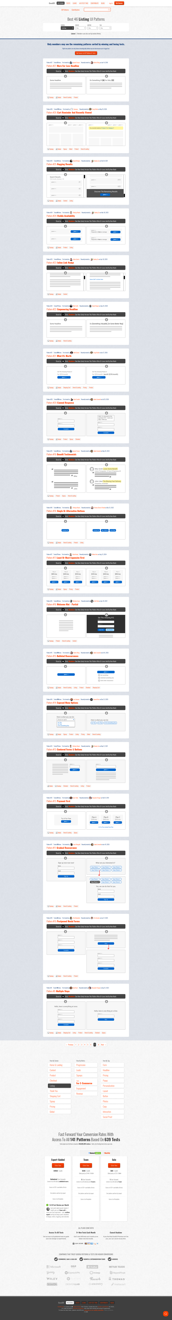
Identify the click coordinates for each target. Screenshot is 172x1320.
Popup (105, 1080)
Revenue (79, 1093)
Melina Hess (95, 554)
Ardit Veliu (96, 601)
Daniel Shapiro (95, 306)
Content (65, 201)
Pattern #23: (60, 262)
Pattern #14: (62, 702)
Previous (70, 1044)
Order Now (58, 1165)
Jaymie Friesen (76, 62)
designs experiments (103, 1306)
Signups (79, 1075)
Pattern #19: (61, 454)
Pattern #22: (62, 309)
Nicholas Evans (76, 601)
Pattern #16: (62, 604)
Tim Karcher (97, 918)
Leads (78, 1070)
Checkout (78, 439)
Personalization (108, 1085)
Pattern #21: (59, 356)
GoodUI (52, 3)
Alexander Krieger (96, 798)
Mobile (59, 97)
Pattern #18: (66, 511)
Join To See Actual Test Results (86, 42)
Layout (105, 1091)
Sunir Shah (75, 798)
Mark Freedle (77, 399)
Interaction (107, 1111)
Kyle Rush (75, 988)
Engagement (81, 1088)
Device (77, 25)
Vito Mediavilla (76, 918)
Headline (106, 1070)
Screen (63, 25)
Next (102, 1044)
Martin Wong (97, 62)
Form (105, 1065)
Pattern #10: (63, 921)
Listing (71, 201)
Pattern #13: (64, 749)
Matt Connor (76, 353)
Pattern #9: (58, 991)
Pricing (85, 387)
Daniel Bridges (76, 161)
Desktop (51, 97)
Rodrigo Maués (76, 212)
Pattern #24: (61, 216)
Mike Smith (75, 306)
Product (76, 97)
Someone (76, 109)
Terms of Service (108, 1310)
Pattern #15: (62, 656)
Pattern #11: (62, 847)
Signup (65, 149)
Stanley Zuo (97, 161)
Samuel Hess (96, 699)
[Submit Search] (109, 9)
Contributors (76, 9)
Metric (89, 25)
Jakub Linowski (97, 399)
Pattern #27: (63, 66)
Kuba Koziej (75, 554)
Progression (80, 1065)
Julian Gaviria (76, 259)
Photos (105, 1101)
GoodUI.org (61, 1306)
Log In (111, 3)
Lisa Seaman (76, 699)
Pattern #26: (69, 112)
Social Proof (107, 1117)
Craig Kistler (95, 109)
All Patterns (65, 9)
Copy (105, 1106)
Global (70, 149)
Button (105, 1096)
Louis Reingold (76, 844)
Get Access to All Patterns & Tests (86, 53)
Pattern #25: (60, 164)
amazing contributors (78, 1308)
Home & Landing (67, 97)
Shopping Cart (66, 387)
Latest (73, 33)
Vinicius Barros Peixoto (99, 508)
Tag (101, 25)
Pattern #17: (65, 557)
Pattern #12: (58, 801)
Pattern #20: (60, 402)
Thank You (54, 1091)
